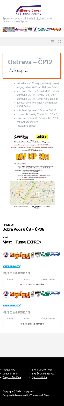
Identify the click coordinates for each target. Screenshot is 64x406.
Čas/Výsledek (48, 279)
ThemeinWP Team (40, 395)
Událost (26, 279)
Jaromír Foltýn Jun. (18, 71)
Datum (10, 279)
